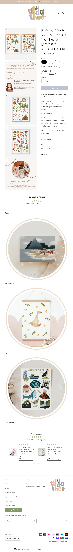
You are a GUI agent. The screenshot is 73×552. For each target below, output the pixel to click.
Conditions (8, 501)
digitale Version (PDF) (50, 66)
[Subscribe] (34, 521)
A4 (44, 62)
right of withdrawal (11, 497)
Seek (6, 484)
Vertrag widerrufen (13, 510)
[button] (6, 13)
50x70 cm (60, 62)
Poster (7, 353)
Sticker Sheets (10, 423)
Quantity (43, 77)
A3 (51, 62)
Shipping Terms (10, 505)
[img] (36, 437)
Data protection (10, 492)
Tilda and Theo (55, 541)
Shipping (51, 74)
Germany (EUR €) (11, 538)
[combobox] (24, 549)
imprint (7, 488)
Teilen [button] (45, 154)
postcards (8, 284)
